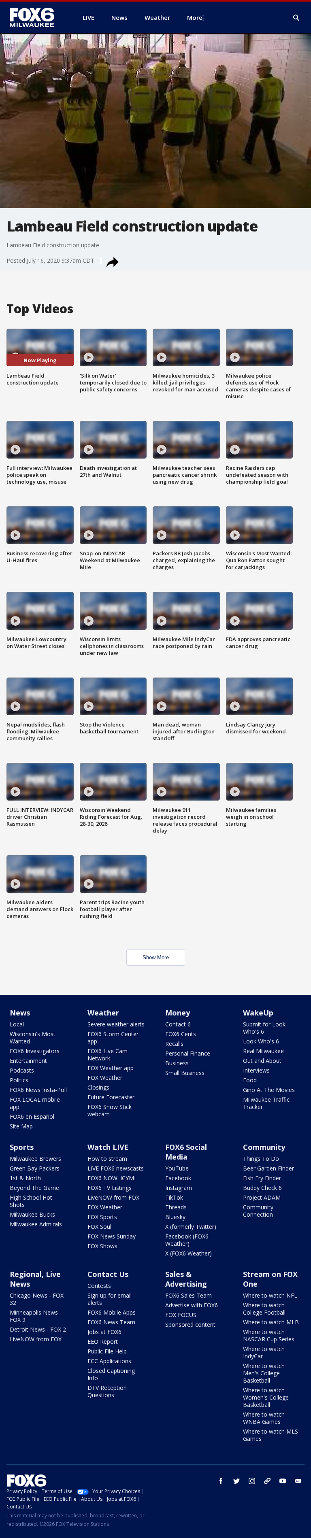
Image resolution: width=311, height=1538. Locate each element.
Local (17, 1024)
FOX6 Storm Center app (112, 1037)
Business (177, 1063)
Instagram (178, 1188)
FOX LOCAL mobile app (35, 1103)
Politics (19, 1080)
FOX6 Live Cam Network (107, 1054)
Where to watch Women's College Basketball (266, 1397)
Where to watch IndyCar (264, 1352)
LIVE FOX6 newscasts (115, 1168)
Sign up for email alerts (109, 1299)
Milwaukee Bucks (32, 1214)
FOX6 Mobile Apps (111, 1312)
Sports (22, 1147)
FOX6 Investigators (35, 1051)
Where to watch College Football (264, 1308)
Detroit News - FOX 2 (38, 1329)
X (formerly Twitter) (190, 1226)
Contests (99, 1285)
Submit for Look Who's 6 (264, 1027)
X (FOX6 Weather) (188, 1253)
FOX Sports (102, 1217)
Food (250, 1080)
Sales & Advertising (186, 1279)
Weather (103, 1013)
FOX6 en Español (32, 1116)
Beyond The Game (34, 1188)
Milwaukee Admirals (36, 1224)
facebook (221, 1480)
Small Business (184, 1073)
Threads (176, 1207)
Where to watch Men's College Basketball (264, 1373)
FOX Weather (104, 1077)
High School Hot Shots (31, 1201)
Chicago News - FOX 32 (37, 1299)
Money (177, 1013)
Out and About (262, 1060)
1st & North (25, 1178)
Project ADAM (262, 1197)
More (194, 17)
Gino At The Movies (269, 1090)
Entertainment (28, 1060)
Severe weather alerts (116, 1024)
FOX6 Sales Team (188, 1295)
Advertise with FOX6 (191, 1305)
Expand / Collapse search (296, 17)
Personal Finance (187, 1053)
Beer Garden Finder (268, 1168)
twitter (236, 1480)
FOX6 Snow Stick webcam (109, 1110)
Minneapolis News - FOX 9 (36, 1316)
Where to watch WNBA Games (264, 1418)
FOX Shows (102, 1246)
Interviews (256, 1070)
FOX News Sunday (111, 1236)
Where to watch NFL (270, 1295)
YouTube (177, 1168)
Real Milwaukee (263, 1051)
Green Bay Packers (35, 1168)
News (20, 1013)
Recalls (174, 1043)
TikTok (174, 1197)
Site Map (21, 1126)
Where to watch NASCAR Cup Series (268, 1335)
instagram (251, 1480)
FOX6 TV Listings (109, 1188)
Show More (156, 957)
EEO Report (102, 1341)
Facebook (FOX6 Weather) (187, 1239)
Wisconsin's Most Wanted (32, 1037)
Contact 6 (178, 1024)
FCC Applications (109, 1361)
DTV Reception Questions (107, 1391)
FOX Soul (99, 1226)
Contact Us (107, 1274)
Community (264, 1147)
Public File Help (107, 1351)
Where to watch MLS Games (270, 1435)
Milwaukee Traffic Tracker (266, 1103)
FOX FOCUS (180, 1315)
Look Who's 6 (261, 1041)
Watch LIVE (108, 1147)
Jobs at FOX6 (104, 1332)
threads (267, 1480)
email (298, 1480)
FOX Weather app (110, 1068)
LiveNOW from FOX (113, 1197)
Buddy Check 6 (262, 1188)
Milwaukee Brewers (35, 1158)
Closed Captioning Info (111, 1374)
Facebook (178, 1178)
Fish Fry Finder (262, 1178)
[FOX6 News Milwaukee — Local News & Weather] (36, 17)
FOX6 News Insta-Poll (38, 1090)
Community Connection (258, 1210)
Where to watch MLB (271, 1322)
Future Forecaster (110, 1097)
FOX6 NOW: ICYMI (111, 1178)
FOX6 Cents (180, 1034)
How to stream (107, 1158)
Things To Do (261, 1158)
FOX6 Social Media (186, 1152)
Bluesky (175, 1217)
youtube (282, 1480)
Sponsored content (190, 1324)
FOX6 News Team (111, 1322)
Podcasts (22, 1070)
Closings (98, 1087)
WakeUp (258, 1013)
